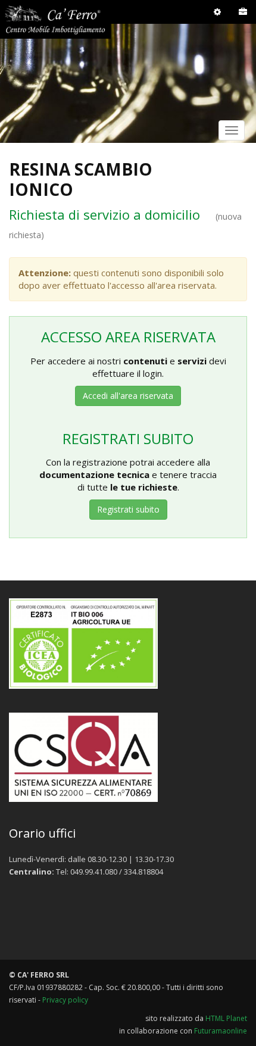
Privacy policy (65, 1000)
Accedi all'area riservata (128, 395)
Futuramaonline (220, 1031)
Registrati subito (128, 509)
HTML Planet (226, 1018)
